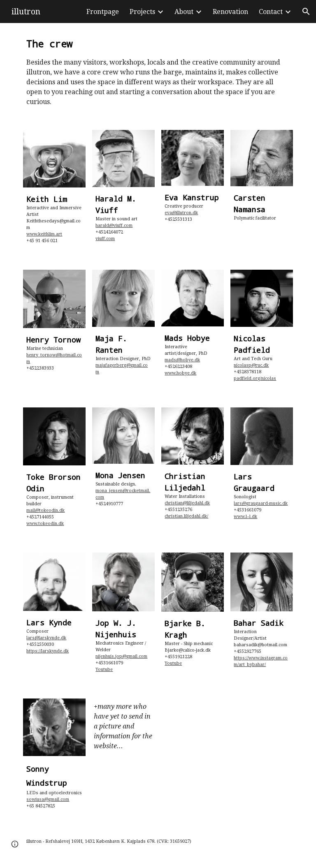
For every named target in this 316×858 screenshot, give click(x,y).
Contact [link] (271, 12)
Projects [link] (142, 12)
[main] (158, 71)
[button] (306, 11)
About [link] (183, 12)
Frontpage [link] (102, 12)
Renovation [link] (230, 12)
